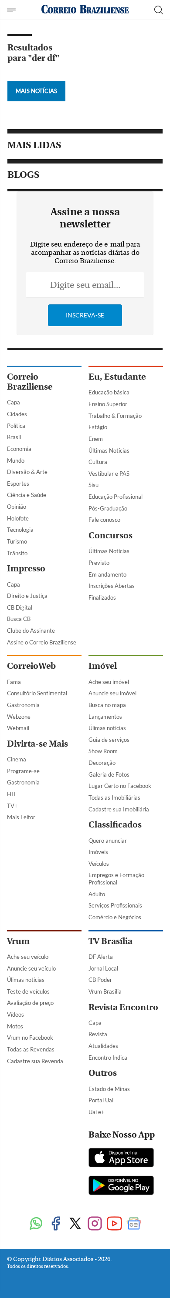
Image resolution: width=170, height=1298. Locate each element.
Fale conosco (104, 519)
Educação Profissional (115, 496)
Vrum (18, 941)
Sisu (93, 484)
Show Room (103, 750)
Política (16, 425)
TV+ (12, 805)
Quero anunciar (107, 840)
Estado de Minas (109, 1088)
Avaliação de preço (30, 1002)
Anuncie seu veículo (31, 968)
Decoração (102, 762)
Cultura (97, 461)
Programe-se (23, 770)
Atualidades (103, 1045)
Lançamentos (105, 716)
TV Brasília (110, 941)
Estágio (97, 427)
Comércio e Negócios (114, 917)
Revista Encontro (123, 1007)
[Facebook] (55, 1224)
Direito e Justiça (27, 595)
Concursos (110, 536)
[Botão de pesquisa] (158, 10)
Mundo (15, 460)
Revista (97, 1034)
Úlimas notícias (107, 727)
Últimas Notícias (108, 450)
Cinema (16, 759)
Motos (15, 1026)
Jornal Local (103, 968)
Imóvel (102, 666)
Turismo (17, 541)
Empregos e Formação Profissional (116, 878)
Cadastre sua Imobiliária (118, 809)
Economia (19, 448)
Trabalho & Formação (115, 415)
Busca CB (19, 618)
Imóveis (98, 851)
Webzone (19, 716)
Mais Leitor (21, 817)
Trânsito (17, 553)
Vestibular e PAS (108, 473)
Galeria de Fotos (108, 774)
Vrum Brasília (105, 991)
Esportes (18, 483)
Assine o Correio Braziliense (41, 642)
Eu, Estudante (117, 377)
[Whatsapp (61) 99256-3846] (36, 1224)
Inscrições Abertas (111, 585)
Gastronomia (23, 704)
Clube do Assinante (31, 630)
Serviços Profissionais (115, 905)
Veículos (98, 863)
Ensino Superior (107, 403)
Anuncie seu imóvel (112, 693)
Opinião (16, 506)
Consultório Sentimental (37, 693)
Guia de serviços (108, 739)
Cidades (17, 413)
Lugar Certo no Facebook (119, 785)
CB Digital (19, 607)
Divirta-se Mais (37, 744)
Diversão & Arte (27, 471)
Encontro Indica (107, 1057)
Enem (95, 438)
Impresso (26, 569)
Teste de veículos (28, 991)
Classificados (115, 825)
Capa (13, 402)
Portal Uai (100, 1100)
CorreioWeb (31, 666)
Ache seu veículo (27, 956)
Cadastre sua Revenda (35, 1061)
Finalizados (102, 597)
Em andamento (107, 574)
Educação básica (108, 392)
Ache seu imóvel (108, 681)
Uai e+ (96, 1111)
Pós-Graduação (107, 508)
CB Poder (100, 979)
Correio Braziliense (29, 382)
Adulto (96, 894)
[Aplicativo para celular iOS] (121, 1158)
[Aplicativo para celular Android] (121, 1186)
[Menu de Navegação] (12, 10)
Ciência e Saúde (26, 494)
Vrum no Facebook (30, 1037)
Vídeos (15, 1014)
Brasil (14, 437)
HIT (12, 794)
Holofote (18, 518)
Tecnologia (20, 529)
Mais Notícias (36, 90)
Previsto (98, 562)
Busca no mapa (107, 704)
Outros (102, 1073)
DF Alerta (100, 956)
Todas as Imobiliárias (114, 797)
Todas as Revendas (30, 1049)
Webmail (18, 727)
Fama (14, 681)
